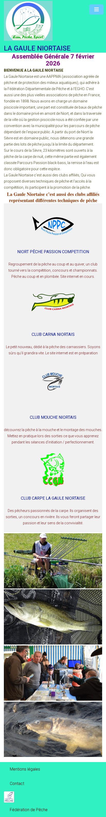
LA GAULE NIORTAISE (37, 48)
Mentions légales (25, 769)
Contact (17, 783)
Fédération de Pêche (29, 809)
